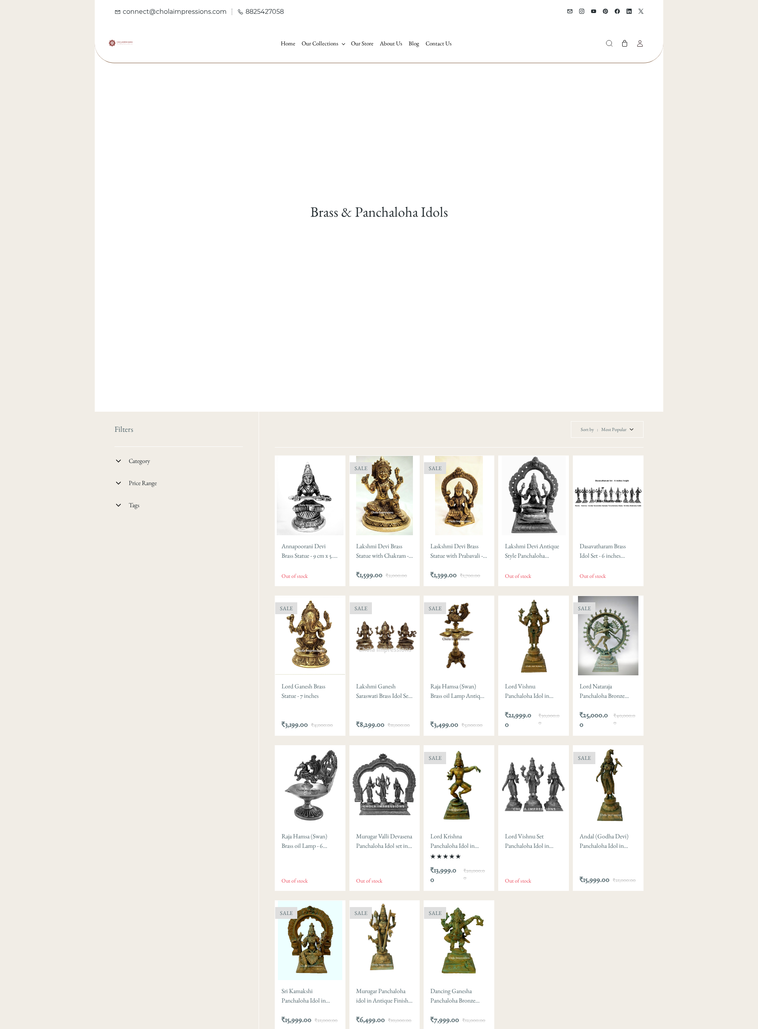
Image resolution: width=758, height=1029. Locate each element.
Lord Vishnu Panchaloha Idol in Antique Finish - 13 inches (527, 691)
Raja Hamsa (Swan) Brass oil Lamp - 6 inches (304, 841)
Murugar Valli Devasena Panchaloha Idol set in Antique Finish (384, 841)
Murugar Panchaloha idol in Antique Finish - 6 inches (383, 996)
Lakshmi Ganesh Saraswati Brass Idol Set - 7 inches (384, 691)
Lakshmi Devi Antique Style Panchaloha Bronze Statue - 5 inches (532, 551)
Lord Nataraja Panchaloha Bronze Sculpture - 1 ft (602, 691)
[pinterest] (605, 12)
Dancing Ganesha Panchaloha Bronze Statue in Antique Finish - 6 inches (452, 996)
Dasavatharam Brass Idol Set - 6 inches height (603, 551)
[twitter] (641, 12)
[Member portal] (640, 43)
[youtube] (593, 12)
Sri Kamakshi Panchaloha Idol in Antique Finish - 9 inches (303, 996)
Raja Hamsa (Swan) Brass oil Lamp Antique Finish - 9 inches (458, 691)
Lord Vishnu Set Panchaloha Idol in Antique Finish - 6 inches (527, 841)
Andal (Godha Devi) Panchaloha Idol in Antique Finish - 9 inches (604, 841)
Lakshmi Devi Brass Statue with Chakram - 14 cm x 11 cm (382, 551)
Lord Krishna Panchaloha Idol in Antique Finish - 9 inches (452, 841)
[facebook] (617, 12)
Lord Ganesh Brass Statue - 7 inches (303, 691)
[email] (569, 12)
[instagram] (581, 12)
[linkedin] (629, 12)
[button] (609, 43)
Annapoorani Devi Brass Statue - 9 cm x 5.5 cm (308, 551)
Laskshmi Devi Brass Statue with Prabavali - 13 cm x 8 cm (456, 551)
